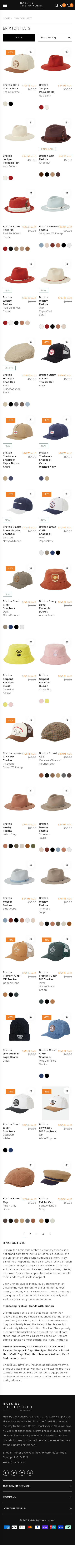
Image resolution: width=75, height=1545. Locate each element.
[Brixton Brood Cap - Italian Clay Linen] (69, 775)
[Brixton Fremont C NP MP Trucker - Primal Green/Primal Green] (16, 994)
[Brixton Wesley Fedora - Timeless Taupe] (27, 323)
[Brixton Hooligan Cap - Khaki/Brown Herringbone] (22, 404)
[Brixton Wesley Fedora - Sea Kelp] (33, 846)
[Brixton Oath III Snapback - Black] (10, 104)
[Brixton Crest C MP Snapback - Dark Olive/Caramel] (47, 552)
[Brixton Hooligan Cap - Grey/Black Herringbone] (16, 404)
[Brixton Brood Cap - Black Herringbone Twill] (47, 775)
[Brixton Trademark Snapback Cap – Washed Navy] (10, 478)
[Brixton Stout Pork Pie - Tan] (27, 248)
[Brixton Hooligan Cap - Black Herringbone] (10, 404)
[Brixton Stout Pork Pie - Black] (10, 248)
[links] (6, 1473)
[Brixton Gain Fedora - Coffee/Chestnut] (41, 174)
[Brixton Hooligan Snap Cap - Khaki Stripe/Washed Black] (5, 404)
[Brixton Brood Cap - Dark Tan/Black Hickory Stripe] (58, 775)
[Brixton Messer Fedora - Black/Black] (63, 245)
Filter (19, 37)
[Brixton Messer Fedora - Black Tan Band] (52, 245)
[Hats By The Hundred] (31, 5)
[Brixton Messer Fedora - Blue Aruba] (41, 245)
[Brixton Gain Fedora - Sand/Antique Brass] (52, 174)
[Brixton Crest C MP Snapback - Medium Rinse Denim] (52, 552)
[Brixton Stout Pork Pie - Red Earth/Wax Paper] (5, 248)
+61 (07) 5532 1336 (14, 1462)
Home (7, 18)
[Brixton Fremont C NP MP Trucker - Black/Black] (10, 994)
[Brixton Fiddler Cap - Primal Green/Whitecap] (52, 1220)
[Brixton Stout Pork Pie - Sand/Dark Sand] (16, 248)
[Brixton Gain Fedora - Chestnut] (58, 174)
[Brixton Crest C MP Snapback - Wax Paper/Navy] (41, 552)
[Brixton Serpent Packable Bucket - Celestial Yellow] (5, 704)
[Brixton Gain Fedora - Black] (47, 174)
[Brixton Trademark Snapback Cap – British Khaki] (5, 478)
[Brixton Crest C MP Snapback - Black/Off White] (58, 552)
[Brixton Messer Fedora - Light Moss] (69, 245)
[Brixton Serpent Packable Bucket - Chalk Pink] (10, 704)
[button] (31, 51)
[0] (62, 5)
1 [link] (23, 1234)
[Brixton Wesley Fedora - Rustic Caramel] (27, 846)
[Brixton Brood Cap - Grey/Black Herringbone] (63, 775)
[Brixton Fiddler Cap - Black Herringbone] (47, 1220)
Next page (50, 1234)
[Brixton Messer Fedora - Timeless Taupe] (47, 245)
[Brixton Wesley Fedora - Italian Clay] (22, 323)
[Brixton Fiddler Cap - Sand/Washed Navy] (41, 1220)
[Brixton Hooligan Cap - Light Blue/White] (27, 404)
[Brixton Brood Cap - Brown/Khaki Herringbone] (52, 775)
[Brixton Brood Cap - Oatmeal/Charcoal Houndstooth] (41, 775)
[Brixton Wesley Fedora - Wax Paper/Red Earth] (10, 323)
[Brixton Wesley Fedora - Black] (16, 323)
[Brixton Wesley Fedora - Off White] (22, 846)
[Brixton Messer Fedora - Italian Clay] (58, 245)
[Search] (56, 5)
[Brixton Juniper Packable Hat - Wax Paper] (47, 107)
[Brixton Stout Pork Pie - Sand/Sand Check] (22, 248)
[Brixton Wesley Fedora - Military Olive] (16, 846)
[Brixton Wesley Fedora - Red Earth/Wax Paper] (5, 323)
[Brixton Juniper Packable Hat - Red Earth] (41, 107)
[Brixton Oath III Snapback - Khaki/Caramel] (5, 104)
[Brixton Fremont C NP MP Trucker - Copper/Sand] (5, 994)
